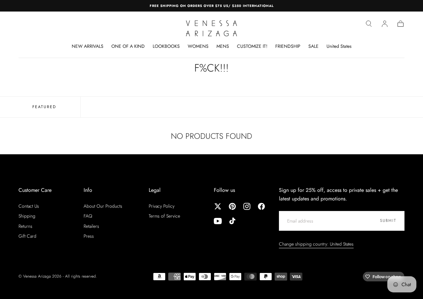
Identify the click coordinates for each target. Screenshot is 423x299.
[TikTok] (232, 221)
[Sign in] (385, 24)
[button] (369, 24)
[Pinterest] (232, 206)
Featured (44, 107)
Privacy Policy (161, 206)
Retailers (91, 226)
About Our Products (103, 206)
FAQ (88, 216)
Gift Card (27, 236)
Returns (25, 226)
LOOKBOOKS (166, 46)
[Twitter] (218, 206)
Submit (388, 221)
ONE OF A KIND (128, 46)
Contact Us (29, 206)
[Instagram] (247, 206)
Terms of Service (164, 216)
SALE (313, 46)
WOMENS (198, 46)
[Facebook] (261, 206)
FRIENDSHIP (287, 46)
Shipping (27, 216)
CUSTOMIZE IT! (252, 46)
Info (88, 190)
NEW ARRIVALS (87, 46)
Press (89, 236)
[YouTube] (218, 221)
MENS (222, 46)
